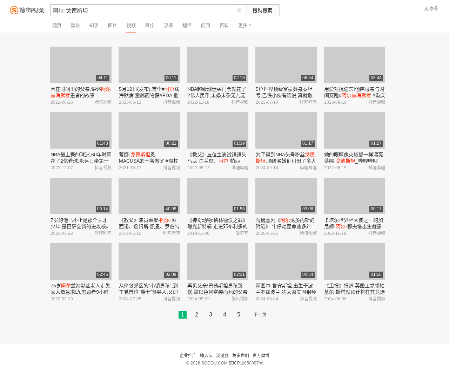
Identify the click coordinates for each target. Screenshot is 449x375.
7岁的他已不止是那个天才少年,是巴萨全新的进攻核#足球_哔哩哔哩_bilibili (80, 226)
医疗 (149, 25)
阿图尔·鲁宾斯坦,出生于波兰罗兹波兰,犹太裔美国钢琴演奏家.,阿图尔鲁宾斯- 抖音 (286, 292)
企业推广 (188, 355)
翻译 (187, 25)
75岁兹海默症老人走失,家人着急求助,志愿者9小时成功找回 (81, 292)
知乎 (94, 25)
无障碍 (431, 8)
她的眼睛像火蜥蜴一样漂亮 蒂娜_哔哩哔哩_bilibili (353, 161)
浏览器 (222, 355)
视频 (131, 25)
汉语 (168, 25)
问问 (205, 25)
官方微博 (261, 355)
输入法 (206, 355)
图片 (112, 25)
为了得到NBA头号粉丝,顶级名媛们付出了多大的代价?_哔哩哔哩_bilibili (286, 161)
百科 (224, 25)
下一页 (260, 314)
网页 (56, 25)
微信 (75, 25)
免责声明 (240, 355)
